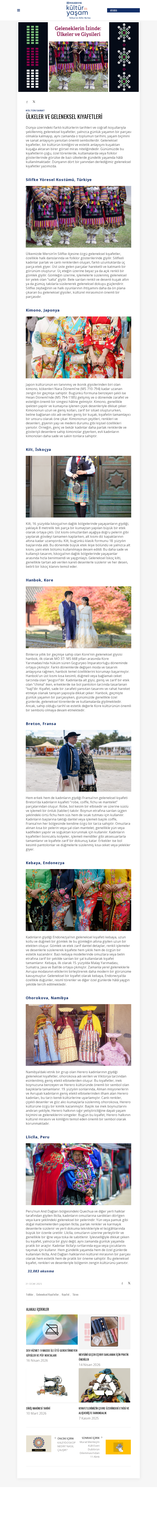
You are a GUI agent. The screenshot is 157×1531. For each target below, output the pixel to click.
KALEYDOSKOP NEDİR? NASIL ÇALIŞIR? (66, 1446)
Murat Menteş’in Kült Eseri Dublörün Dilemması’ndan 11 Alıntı (90, 1449)
